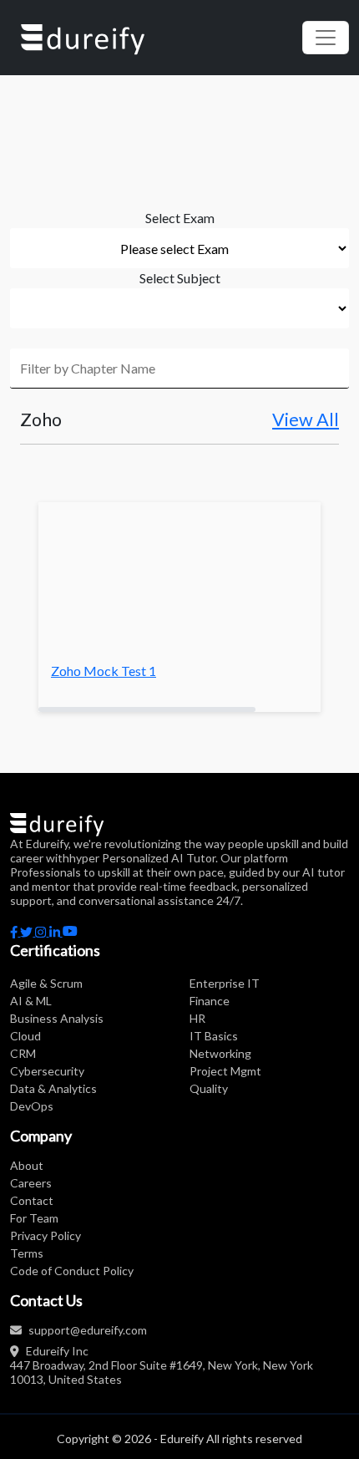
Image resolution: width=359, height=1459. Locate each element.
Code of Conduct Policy (72, 1270)
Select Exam (180, 218)
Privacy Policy (45, 1235)
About (26, 1165)
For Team (34, 1218)
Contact (31, 1200)
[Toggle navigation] (325, 37)
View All (305, 419)
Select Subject (179, 278)
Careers (31, 1183)
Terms (26, 1253)
